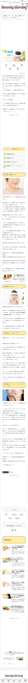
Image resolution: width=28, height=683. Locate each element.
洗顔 (12, 472)
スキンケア (6, 472)
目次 (13, 149)
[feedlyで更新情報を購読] (12, 530)
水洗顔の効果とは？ (10, 154)
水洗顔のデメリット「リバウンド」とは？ (13, 166)
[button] (18, 68)
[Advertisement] (14, 34)
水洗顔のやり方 (9, 158)
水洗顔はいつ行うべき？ (11, 161)
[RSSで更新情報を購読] (15, 530)
